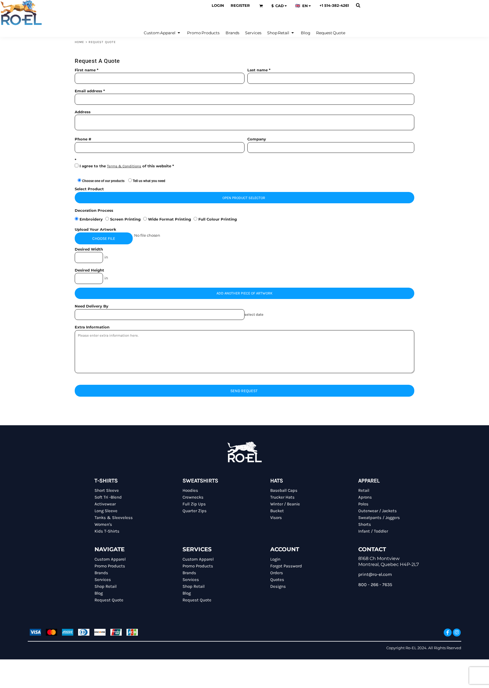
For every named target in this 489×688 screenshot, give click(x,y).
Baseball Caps (283, 490)
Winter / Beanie (285, 504)
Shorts (364, 524)
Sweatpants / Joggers (379, 517)
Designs (278, 586)
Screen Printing (125, 219)
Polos (363, 504)
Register (240, 5)
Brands (101, 572)
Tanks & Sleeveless (114, 517)
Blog (99, 593)
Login (218, 5)
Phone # (83, 139)
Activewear (105, 504)
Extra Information (92, 327)
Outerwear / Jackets (377, 510)
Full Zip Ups (194, 504)
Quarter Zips (195, 510)
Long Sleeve (106, 510)
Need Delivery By (91, 306)
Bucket (277, 510)
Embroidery (91, 219)
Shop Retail (106, 586)
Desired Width (89, 249)
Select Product (89, 189)
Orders (276, 572)
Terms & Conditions (124, 166)
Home (79, 42)
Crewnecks (193, 497)
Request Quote (109, 599)
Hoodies (190, 490)
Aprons (365, 497)
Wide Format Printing (169, 219)
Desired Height (89, 270)
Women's (103, 524)
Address (83, 112)
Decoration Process (94, 210)
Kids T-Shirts (107, 531)
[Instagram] (457, 632)
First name (85, 70)
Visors (276, 517)
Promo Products (110, 566)
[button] (261, 5)
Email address (88, 91)
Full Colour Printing (217, 219)
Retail (363, 490)
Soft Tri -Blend (108, 497)
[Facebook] (448, 632)
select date (253, 314)
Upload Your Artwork (95, 229)
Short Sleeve (107, 490)
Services (103, 579)
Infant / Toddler (373, 531)
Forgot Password (286, 566)
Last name (257, 70)
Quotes (277, 579)
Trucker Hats (282, 497)
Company (256, 139)
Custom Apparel (110, 559)
